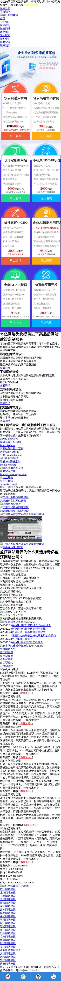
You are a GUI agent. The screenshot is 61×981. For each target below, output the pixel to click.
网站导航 (5, 8)
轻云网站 (5, 28)
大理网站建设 (8, 953)
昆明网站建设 (8, 913)
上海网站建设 (8, 896)
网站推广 (5, 32)
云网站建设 (6, 666)
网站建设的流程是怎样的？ (27, 642)
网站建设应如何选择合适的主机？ (31, 625)
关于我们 (5, 21)
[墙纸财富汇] (13, 500)
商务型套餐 (6, 659)
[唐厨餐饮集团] (14, 510)
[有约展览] (21, 541)
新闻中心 (5, 38)
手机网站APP (7, 649)
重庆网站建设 (8, 902)
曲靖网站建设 (8, 916)
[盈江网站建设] (9, 15)
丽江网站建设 (8, 929)
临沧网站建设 (8, 936)
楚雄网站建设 (8, 940)
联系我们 (5, 45)
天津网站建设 (8, 899)
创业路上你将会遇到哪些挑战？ (30, 628)
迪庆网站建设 (8, 963)
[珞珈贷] (10, 504)
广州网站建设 (8, 889)
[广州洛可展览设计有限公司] (22, 544)
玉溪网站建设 (8, 919)
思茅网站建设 (8, 933)
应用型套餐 (6, 655)
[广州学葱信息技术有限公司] (22, 514)
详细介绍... (26, 693)
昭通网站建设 (8, 926)
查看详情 (5, 368)
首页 (2, 18)
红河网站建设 (8, 943)
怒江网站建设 (8, 960)
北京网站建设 (8, 892)
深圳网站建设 (8, 906)
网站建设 (5, 25)
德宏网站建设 (8, 957)
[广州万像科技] (14, 497)
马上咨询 (15, 136)
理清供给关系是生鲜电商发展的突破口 (34, 635)
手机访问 (5, 11)
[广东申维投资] (14, 507)
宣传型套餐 (6, 652)
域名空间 (5, 42)
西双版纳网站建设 (10, 950)
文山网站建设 (8, 946)
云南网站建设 (8, 909)
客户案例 (5, 35)
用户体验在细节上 (22, 639)
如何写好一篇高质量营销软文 (29, 632)
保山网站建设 (8, 923)
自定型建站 (6, 662)
